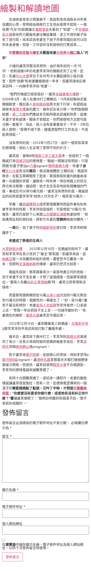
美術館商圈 (41, 104)
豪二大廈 (19, 114)
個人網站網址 (12, 523)
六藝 (33, 166)
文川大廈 (12, 171)
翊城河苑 (22, 161)
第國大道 (73, 336)
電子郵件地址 (13, 506)
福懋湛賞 (42, 29)
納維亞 (7, 259)
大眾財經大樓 (12, 249)
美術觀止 (22, 347)
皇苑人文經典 (46, 305)
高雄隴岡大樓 (32, 204)
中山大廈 (22, 76)
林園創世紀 (47, 227)
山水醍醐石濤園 (54, 214)
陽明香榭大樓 (58, 166)
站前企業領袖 (37, 282)
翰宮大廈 (59, 365)
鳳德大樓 (19, 109)
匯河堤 (31, 355)
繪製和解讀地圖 (29, 8)
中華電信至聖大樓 (22, 53)
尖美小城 (53, 295)
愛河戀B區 (10, 360)
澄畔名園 (43, 360)
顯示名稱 (10, 489)
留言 (7, 436)
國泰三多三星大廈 (48, 156)
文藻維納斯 (27, 264)
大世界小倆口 (66, 53)
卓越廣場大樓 (65, 94)
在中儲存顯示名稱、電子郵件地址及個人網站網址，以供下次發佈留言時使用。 (42, 546)
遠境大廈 (32, 315)
